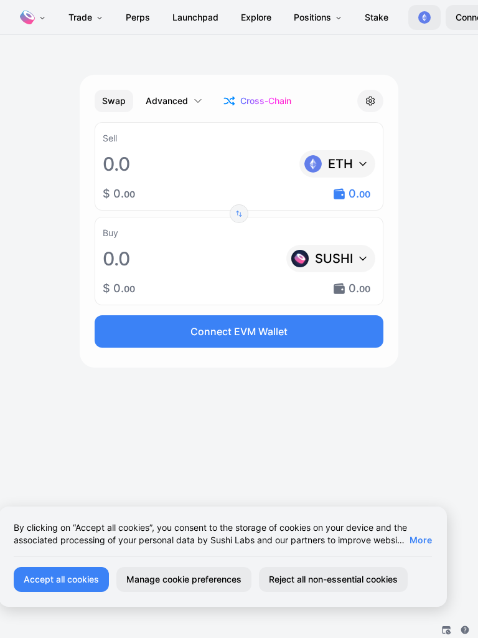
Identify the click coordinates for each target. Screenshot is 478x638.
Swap (114, 100)
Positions (312, 17)
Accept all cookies (61, 579)
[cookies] (446, 630)
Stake (376, 17)
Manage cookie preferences (183, 579)
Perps (138, 17)
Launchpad (195, 17)
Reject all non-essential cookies (333, 579)
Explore (256, 17)
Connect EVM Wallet (239, 331)
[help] (465, 630)
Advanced (167, 100)
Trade (80, 17)
